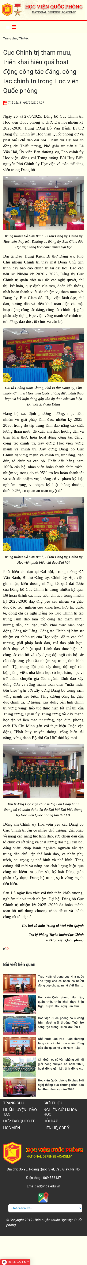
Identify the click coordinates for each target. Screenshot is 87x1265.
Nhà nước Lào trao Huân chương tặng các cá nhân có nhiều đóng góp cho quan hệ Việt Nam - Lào (61, 1043)
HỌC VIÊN (11, 1128)
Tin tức (24, 38)
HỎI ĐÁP (51, 1121)
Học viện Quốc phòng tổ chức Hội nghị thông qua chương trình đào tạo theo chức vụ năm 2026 (61, 1085)
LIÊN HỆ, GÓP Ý (56, 1128)
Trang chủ (10, 38)
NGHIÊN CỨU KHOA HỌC (60, 1112)
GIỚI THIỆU (53, 1103)
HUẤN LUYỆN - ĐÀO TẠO (20, 1112)
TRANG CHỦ (13, 1103)
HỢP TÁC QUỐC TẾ (19, 1121)
